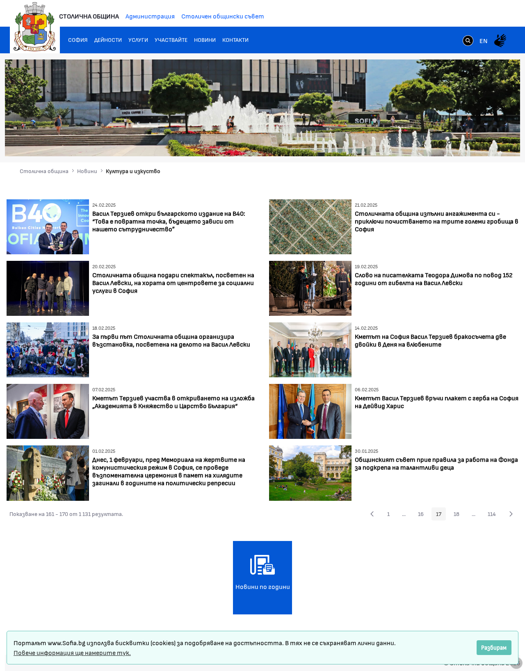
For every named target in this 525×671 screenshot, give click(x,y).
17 (441, 515)
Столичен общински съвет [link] (222, 16)
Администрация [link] (150, 16)
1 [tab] (441, 142)
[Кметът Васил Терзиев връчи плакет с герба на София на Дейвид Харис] (310, 410)
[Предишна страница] (372, 513)
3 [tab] (457, 142)
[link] (468, 41)
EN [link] (483, 40)
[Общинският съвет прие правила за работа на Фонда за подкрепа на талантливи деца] (310, 472)
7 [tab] (490, 142)
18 (459, 515)
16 (423, 515)
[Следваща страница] (511, 513)
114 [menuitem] (494, 515)
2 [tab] (449, 142)
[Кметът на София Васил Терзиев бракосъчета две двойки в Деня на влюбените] (310, 349)
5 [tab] (474, 142)
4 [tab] (465, 142)
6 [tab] (482, 142)
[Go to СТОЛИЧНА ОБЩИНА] (35, 26)
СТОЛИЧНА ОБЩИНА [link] (89, 16)
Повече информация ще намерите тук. (72, 652)
